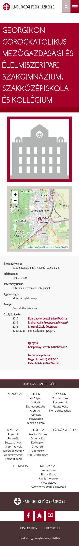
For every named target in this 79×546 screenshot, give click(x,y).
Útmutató (38, 446)
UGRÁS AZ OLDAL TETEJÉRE (39, 384)
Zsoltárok (38, 450)
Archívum (36, 410)
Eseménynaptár (36, 406)
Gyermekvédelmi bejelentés (48, 486)
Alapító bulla (60, 406)
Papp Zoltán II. (41, 330)
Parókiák (13, 438)
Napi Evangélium (38, 454)
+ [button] (15, 194)
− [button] (15, 200)
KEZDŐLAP (15, 394)
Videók (36, 402)
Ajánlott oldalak (48, 478)
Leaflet (30, 247)
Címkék (36, 414)
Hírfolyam (36, 398)
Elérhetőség (48, 474)
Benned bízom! (36, 422)
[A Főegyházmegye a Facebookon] (28, 515)
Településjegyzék (13, 450)
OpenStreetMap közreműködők (52, 247)
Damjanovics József (47, 318)
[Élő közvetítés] (39, 515)
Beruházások (13, 458)
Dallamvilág (38, 438)
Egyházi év (38, 442)
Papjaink (13, 434)
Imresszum (49, 470)
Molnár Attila (47, 322)
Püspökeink (60, 402)
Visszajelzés (48, 482)
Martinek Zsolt (42, 326)
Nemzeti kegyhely (60, 410)
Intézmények (13, 442)
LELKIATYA (20, 466)
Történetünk (60, 398)
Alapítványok (13, 446)
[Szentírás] (50, 515)
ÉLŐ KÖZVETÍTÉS (64, 430)
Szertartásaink (38, 434)
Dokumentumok (13, 454)
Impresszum (52, 528)
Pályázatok (36, 418)
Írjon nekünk (28, 528)
